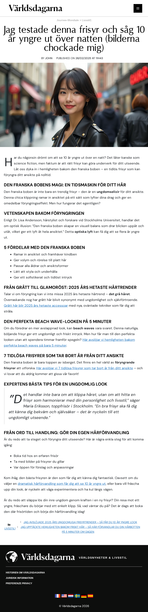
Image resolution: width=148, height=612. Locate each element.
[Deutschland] (84, 598)
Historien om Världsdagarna (25, 572)
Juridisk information (19, 578)
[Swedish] (77, 598)
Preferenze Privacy (19, 583)
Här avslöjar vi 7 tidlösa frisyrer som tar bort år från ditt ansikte (84, 368)
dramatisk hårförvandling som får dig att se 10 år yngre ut (62, 484)
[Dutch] (71, 598)
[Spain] (90, 598)
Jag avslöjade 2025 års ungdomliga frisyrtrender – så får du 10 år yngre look (80, 522)
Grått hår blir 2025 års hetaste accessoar (36, 305)
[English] (64, 598)
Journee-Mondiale (68, 20)
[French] (58, 598)
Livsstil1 (87, 20)
